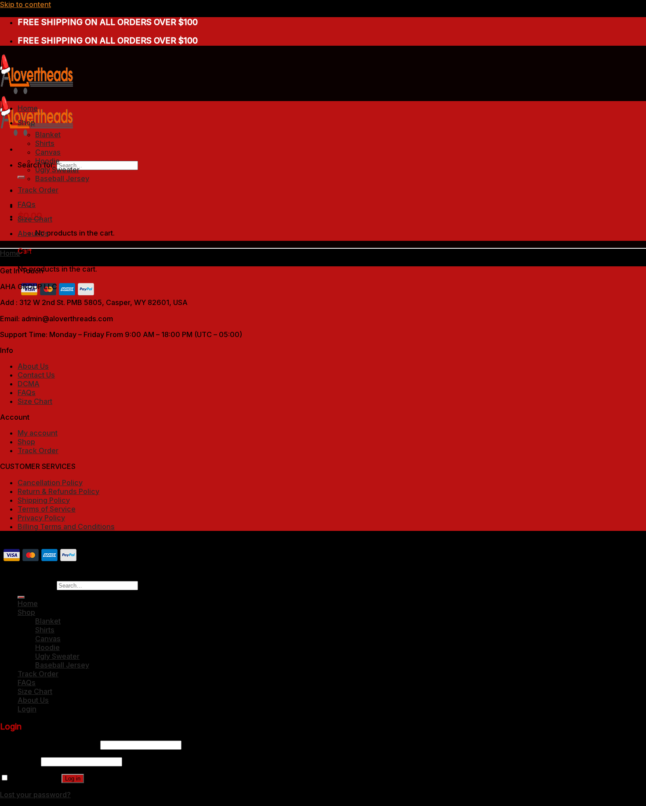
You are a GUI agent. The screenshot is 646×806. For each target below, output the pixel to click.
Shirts (44, 143)
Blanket (48, 134)
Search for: (36, 585)
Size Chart (35, 218)
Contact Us (36, 374)
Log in (72, 778)
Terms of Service (47, 509)
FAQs (27, 204)
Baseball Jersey (62, 178)
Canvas (48, 152)
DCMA (29, 383)
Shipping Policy (44, 500)
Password (19, 761)
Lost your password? (35, 794)
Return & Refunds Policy (58, 491)
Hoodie (47, 160)
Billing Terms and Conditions (66, 526)
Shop (26, 122)
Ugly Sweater (57, 169)
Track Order (38, 189)
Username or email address (49, 744)
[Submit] (21, 177)
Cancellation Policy (50, 482)
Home (28, 108)
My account (38, 432)
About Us (33, 233)
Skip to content (25, 4)
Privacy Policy (41, 517)
